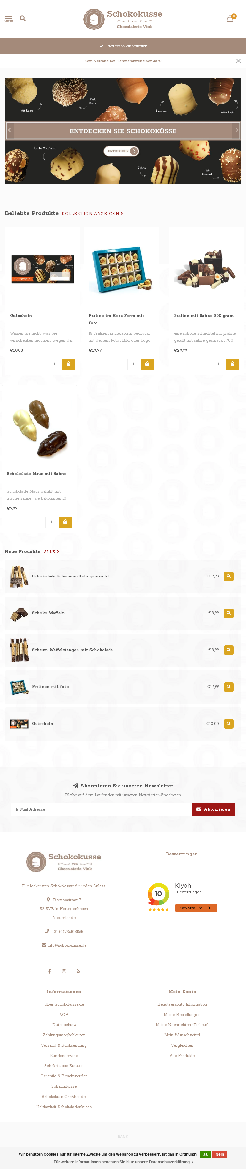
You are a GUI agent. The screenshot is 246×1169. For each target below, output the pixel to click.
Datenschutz (64, 1025)
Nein (220, 1154)
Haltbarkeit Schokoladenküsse (64, 1107)
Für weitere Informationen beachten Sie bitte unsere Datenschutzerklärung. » (124, 1162)
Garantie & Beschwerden (64, 1076)
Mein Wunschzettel (182, 1035)
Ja (205, 1154)
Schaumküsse (64, 1086)
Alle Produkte (182, 1055)
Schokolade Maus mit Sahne (37, 473)
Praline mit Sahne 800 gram (204, 315)
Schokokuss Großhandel (64, 1096)
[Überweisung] (123, 1136)
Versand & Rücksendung (64, 1045)
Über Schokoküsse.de (64, 1004)
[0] (230, 20)
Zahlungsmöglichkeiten (64, 1035)
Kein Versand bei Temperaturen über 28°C (123, 61)
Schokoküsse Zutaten (64, 1066)
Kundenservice (64, 1055)
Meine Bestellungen (182, 1014)
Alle (50, 552)
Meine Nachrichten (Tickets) (182, 1025)
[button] (9, 131)
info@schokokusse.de (67, 945)
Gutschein (21, 315)
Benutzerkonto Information (182, 1004)
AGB (64, 1014)
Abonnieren (216, 809)
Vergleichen (182, 1045)
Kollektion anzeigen (91, 213)
